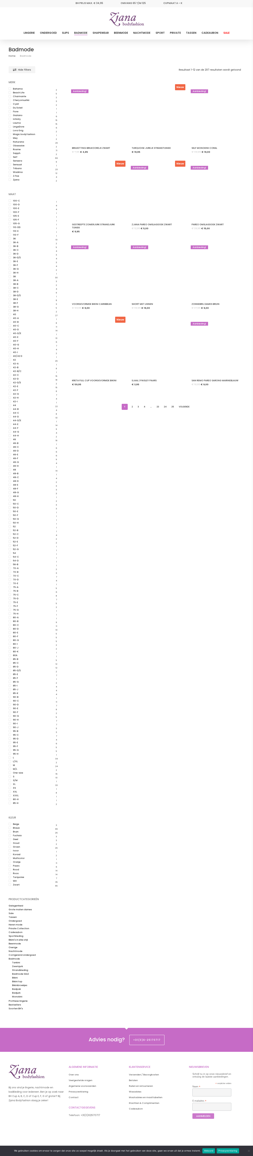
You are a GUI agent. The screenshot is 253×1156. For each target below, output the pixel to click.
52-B (15, 530)
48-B (15, 473)
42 (14, 360)
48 (14, 469)
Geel (15, 839)
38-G (16, 306)
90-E (15, 708)
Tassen (13, 917)
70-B (15, 572)
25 (172, 406)
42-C (16, 375)
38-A (15, 280)
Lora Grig (18, 130)
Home (12, 56)
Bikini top (17, 981)
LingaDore (18, 126)
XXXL (16, 795)
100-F (16, 212)
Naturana (18, 142)
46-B (15, 443)
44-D (16, 416)
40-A (16, 318)
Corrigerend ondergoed (22, 955)
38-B (15, 284)
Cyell (16, 104)
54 (14, 553)
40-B (16, 322)
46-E (15, 454)
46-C (16, 447)
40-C (16, 325)
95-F (15, 746)
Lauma (17, 123)
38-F (15, 303)
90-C (16, 700)
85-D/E (17, 670)
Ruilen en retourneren (141, 1086)
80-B (15, 621)
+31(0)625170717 (90, 1115)
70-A (16, 568)
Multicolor (19, 858)
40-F (15, 341)
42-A (16, 363)
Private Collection (19, 928)
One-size (18, 772)
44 (14, 405)
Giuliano (17, 115)
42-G (16, 394)
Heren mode (15, 924)
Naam (196, 1086)
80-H (16, 799)
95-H (15, 754)
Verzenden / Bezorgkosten (144, 1074)
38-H (15, 310)
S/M (15, 780)
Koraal (16, 854)
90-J (15, 727)
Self (15, 157)
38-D (15, 291)
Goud (16, 843)
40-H (16, 348)
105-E (16, 216)
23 (158, 406)
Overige (13, 947)
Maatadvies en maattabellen (145, 1097)
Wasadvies (135, 1091)
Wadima (18, 172)
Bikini (15, 977)
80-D (16, 629)
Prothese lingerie (18, 1001)
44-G (16, 432)
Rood (16, 869)
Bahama (18, 88)
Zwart (16, 884)
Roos (16, 873)
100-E (16, 208)
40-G (16, 344)
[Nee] (248, 1151)
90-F (15, 712)
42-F (15, 390)
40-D (16, 329)
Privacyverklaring (78, 1091)
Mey (15, 138)
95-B (15, 731)
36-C (16, 250)
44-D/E (17, 420)
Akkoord (208, 1150)
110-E (16, 231)
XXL (15, 791)
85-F (15, 678)
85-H (15, 803)
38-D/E (17, 295)
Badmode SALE (20, 974)
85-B (15, 659)
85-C (16, 663)
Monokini (17, 996)
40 (14, 314)
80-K (15, 651)
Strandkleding (20, 970)
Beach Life (18, 92)
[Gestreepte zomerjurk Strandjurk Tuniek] (96, 190)
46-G (16, 462)
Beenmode (15, 943)
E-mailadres (199, 1100)
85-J (15, 689)
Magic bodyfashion (24, 134)
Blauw (16, 828)
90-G (16, 716)
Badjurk (16, 993)
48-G (16, 492)
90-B (15, 697)
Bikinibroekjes (19, 985)
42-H (16, 397)
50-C (16, 503)
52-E (15, 541)
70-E (15, 583)
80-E (15, 632)
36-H (15, 272)
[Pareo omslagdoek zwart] (215, 190)
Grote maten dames (20, 909)
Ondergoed (15, 921)
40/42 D (17, 356)
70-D (16, 579)
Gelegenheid (16, 905)
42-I (15, 401)
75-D (15, 598)
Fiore (15, 111)
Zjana (16, 179)
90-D (16, 704)
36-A (15, 242)
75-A (15, 587)
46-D (16, 450)
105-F (16, 219)
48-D (16, 481)
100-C (16, 200)
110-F (16, 235)
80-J (15, 647)
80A (15, 655)
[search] (234, 19)
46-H (16, 466)
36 (14, 238)
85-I (15, 685)
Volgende (184, 406)
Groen (16, 847)
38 (14, 276)
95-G (16, 750)
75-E (15, 602)
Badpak (16, 989)
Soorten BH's (16, 1008)
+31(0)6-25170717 (147, 1040)
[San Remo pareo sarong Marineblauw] (215, 346)
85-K (15, 693)
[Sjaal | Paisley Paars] (155, 346)
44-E (15, 424)
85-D (15, 666)
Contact (73, 1097)
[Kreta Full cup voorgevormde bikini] (96, 346)
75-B (15, 591)
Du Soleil (18, 107)
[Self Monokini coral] (215, 114)
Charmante (19, 96)
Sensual (17, 164)
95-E (15, 742)
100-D (16, 204)
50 (14, 500)
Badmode (14, 958)
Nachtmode (15, 951)
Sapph (16, 153)
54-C (16, 557)
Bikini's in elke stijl (18, 940)
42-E (15, 386)
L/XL (15, 761)
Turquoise (18, 877)
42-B (15, 367)
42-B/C (17, 371)
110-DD (16, 227)
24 (165, 406)
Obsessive (18, 145)
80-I (15, 644)
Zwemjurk (17, 966)
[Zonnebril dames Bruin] (215, 270)
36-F (15, 265)
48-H (16, 496)
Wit (15, 881)
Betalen (133, 1080)
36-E (15, 261)
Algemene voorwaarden (82, 1086)
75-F (15, 606)
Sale (11, 913)
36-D (15, 253)
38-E (15, 299)
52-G (16, 549)
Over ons (74, 1074)
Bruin (15, 831)
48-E (15, 485)
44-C (16, 413)
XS (14, 788)
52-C (16, 534)
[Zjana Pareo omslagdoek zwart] (155, 190)
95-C (16, 735)
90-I (15, 723)
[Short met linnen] (155, 270)
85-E (15, 674)
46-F (15, 458)
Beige (16, 824)
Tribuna (17, 168)
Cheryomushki (21, 100)
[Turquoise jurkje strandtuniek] (155, 114)
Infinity (17, 119)
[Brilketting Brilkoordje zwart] (96, 114)
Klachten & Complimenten (144, 1103)
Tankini (16, 962)
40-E (15, 337)
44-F (15, 428)
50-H (16, 522)
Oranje (16, 862)
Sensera (17, 160)
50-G (16, 519)
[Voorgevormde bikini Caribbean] (96, 270)
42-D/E (17, 382)
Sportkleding (16, 936)
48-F (15, 488)
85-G (16, 682)
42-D (16, 378)
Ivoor (16, 850)
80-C (16, 625)
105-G (16, 223)
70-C (16, 575)
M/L (15, 769)
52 (14, 526)
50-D (16, 507)
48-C (16, 477)
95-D (15, 738)
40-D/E (17, 333)
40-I (15, 352)
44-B (16, 409)
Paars (16, 865)
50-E (15, 511)
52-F (15, 545)
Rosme (17, 149)
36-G (16, 269)
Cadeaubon (15, 932)
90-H (16, 719)
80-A (16, 617)
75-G (16, 610)
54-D (16, 560)
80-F (15, 636)
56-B (15, 564)
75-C (16, 594)
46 (14, 439)
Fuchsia (17, 835)
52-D (15, 538)
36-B (15, 246)
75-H (15, 613)
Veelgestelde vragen (80, 1080)
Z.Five (16, 176)
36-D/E (17, 257)
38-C (16, 288)
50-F (15, 515)
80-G (16, 640)
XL (14, 784)
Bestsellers (15, 1004)
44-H (16, 435)
